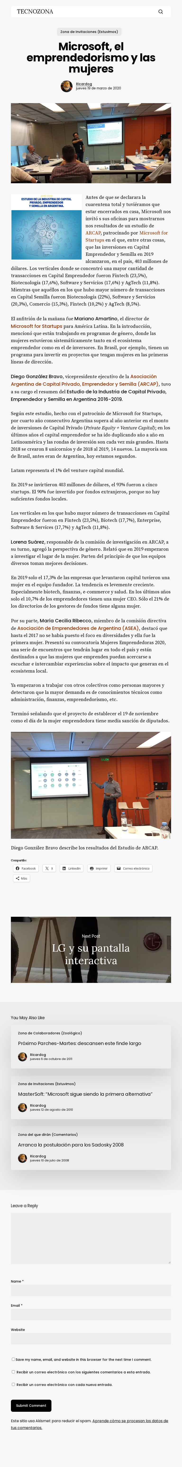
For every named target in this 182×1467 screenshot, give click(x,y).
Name (17, 1281)
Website (18, 1329)
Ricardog (84, 84)
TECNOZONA (35, 11)
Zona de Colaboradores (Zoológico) (50, 1033)
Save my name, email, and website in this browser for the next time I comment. (83, 1359)
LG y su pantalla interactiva (91, 950)
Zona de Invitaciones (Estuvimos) (89, 31)
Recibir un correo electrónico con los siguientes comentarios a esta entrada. (83, 1372)
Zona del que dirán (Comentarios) (48, 1134)
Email (17, 1305)
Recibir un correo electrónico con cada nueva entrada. (64, 1384)
